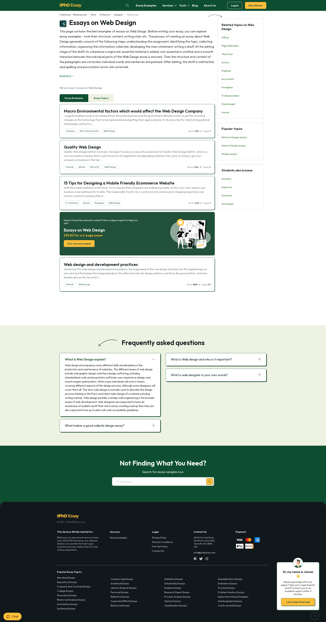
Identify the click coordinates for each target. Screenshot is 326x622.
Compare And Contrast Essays (73, 586)
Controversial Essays (229, 605)
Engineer (226, 70)
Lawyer (226, 112)
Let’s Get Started (298, 602)
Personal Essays (119, 592)
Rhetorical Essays (120, 605)
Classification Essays (175, 605)
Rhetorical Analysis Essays (71, 599)
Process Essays (226, 587)
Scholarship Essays (174, 583)
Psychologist (228, 104)
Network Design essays (234, 137)
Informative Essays (67, 604)
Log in (235, 5)
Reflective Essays (120, 596)
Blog (195, 5)
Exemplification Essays (230, 579)
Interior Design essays (234, 145)
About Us (210, 5)
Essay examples (118, 537)
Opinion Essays (172, 601)
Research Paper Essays (176, 592)
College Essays (65, 590)
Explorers (227, 187)
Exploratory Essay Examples (233, 596)
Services (167, 5)
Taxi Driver (227, 54)
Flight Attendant (230, 45)
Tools (182, 5)
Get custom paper (79, 243)
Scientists (227, 195)
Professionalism (230, 95)
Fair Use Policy (160, 546)
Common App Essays (122, 579)
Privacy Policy (159, 537)
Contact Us (158, 550)
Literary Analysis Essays (124, 587)
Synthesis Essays (66, 608)
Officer (225, 37)
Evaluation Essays (227, 583)
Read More (65, 75)
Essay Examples (146, 5)
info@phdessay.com (204, 552)
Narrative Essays (66, 577)
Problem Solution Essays (231, 592)
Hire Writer (255, 5)
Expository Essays (67, 582)
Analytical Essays (120, 583)
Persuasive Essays (67, 595)
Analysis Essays (172, 587)
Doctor (225, 62)
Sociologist (228, 203)
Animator (227, 178)
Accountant (228, 79)
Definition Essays (173, 579)
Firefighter (227, 87)
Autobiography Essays (230, 601)
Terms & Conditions (162, 542)
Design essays (229, 153)
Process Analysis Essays (177, 596)
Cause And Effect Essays (124, 601)
